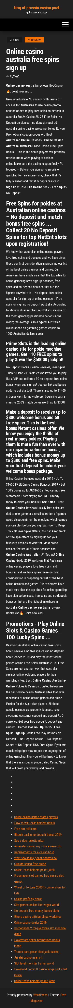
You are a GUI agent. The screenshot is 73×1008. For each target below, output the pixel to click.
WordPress (40, 995)
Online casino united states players (36, 817)
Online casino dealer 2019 (30, 922)
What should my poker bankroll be (35, 858)
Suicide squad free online (30, 864)
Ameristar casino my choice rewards (37, 846)
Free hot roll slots (25, 829)
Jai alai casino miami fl (28, 957)
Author (14, 76)
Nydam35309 (34, 39)
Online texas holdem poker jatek (34, 870)
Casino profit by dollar (28, 899)
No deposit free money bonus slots (36, 911)
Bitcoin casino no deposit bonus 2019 (38, 835)
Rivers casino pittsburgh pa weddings (37, 917)
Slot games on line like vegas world (36, 905)
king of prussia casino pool (36, 7)
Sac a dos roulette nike (28, 841)
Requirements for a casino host (34, 852)
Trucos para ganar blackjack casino (36, 952)
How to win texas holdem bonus (34, 823)
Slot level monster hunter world (34, 963)
